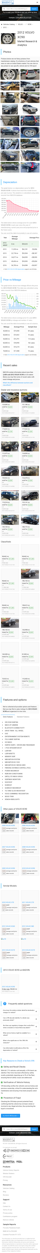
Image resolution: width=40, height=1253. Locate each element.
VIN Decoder (7, 1177)
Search (34, 9)
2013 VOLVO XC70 (8, 950)
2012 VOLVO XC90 (8, 987)
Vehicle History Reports (11, 1170)
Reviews (6, 1195)
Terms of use (7, 1210)
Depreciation (10, 182)
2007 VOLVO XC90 (8, 847)
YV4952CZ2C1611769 (29, 437)
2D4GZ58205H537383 (23, 1133)
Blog (4, 1192)
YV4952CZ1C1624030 (29, 413)
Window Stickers (8, 1173)
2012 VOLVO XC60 (8, 926)
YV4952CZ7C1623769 (29, 486)
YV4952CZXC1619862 (29, 613)
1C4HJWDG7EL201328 (23, 18)
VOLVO (20, 24)
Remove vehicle (8, 1220)
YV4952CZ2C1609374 (29, 687)
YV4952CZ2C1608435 (9, 462)
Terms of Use (26, 1247)
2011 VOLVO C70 (28, 902)
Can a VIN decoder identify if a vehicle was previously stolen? (16, 1019)
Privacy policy (7, 1213)
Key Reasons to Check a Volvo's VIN (18, 1061)
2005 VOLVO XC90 (8, 825)
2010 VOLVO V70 (8, 902)
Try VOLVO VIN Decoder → (10, 1115)
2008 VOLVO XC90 (28, 847)
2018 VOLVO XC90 (28, 868)
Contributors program (10, 1216)
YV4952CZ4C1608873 (9, 687)
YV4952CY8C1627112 (9, 662)
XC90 (29, 24)
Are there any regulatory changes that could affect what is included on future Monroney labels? (18, 1027)
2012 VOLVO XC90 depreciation (16, 269)
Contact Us (6, 1206)
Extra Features (8, 717)
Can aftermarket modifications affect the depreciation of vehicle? (16, 1049)
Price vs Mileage (12, 279)
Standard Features (23, 717)
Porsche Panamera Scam (11, 1228)
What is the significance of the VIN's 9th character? (15, 1042)
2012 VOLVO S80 (28, 926)
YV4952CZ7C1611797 (29, 510)
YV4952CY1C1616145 (29, 638)
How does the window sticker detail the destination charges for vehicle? (18, 1011)
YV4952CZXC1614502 (29, 535)
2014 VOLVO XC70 (28, 950)
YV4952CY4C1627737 (9, 510)
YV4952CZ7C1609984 (9, 486)
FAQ (4, 1203)
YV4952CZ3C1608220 (29, 589)
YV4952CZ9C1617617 (9, 413)
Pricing (5, 1180)
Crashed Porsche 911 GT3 (12, 1235)
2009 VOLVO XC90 (8, 868)
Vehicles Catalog (9, 24)
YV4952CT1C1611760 (9, 564)
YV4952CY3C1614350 (9, 437)
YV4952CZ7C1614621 (29, 462)
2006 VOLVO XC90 (28, 825)
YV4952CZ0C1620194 (9, 535)
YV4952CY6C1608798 (29, 661)
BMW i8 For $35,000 (10, 1231)
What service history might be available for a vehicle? (16, 1034)
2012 (5, 27)
